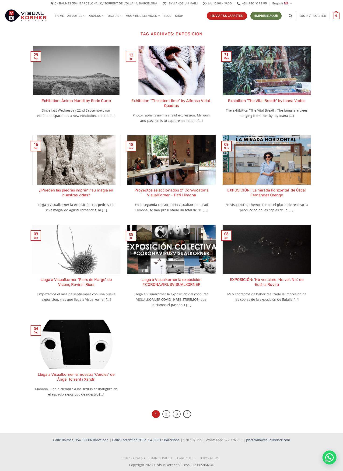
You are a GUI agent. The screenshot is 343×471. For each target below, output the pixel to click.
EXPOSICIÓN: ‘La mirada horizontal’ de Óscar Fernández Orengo (266, 193)
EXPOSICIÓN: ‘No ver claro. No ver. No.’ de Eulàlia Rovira (267, 282)
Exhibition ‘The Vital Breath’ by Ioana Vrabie (266, 101)
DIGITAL (113, 15)
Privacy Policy (134, 458)
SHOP (179, 15)
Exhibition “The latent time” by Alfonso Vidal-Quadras (171, 103)
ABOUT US (74, 15)
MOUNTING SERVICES (141, 15)
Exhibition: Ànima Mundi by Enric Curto (76, 101)
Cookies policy (160, 458)
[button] (312, 16)
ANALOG (95, 15)
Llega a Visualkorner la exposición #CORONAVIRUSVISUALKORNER (171, 282)
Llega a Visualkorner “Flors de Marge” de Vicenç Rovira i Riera (76, 282)
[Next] (187, 414)
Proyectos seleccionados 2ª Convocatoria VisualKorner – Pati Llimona (171, 193)
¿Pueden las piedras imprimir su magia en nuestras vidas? (76, 193)
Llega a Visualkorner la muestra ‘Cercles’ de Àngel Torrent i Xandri (76, 377)
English (277, 3)
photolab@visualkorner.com (268, 440)
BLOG (168, 15)
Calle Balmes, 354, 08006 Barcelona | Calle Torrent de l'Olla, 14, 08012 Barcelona (117, 440)
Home (59, 15)
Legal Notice (185, 458)
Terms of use (210, 458)
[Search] (290, 15)
